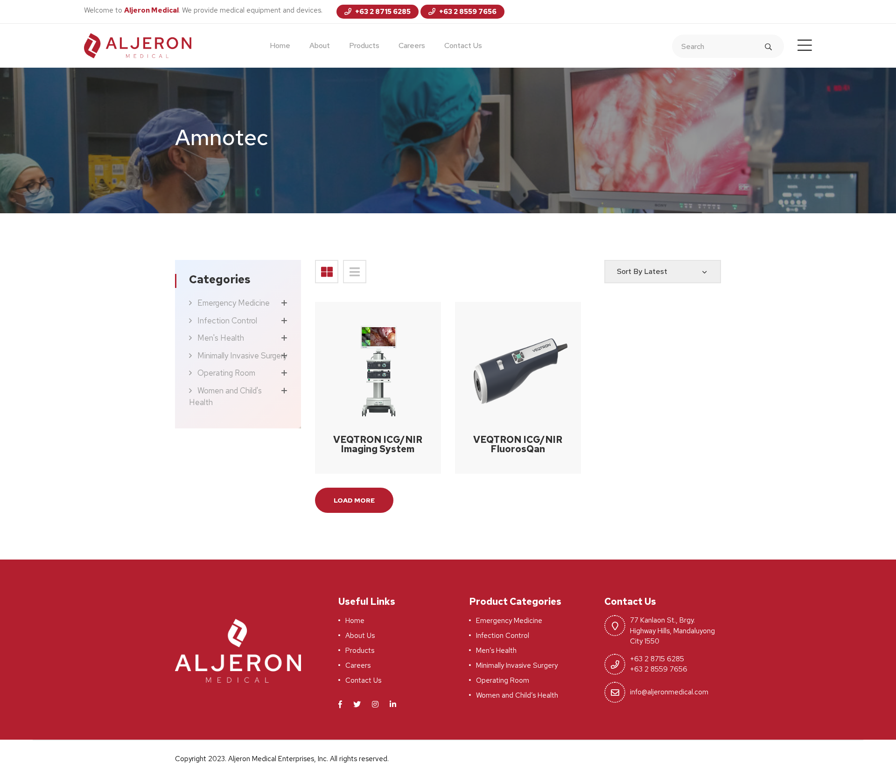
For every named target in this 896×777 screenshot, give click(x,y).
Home (280, 45)
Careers (412, 45)
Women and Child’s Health (517, 695)
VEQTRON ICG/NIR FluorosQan (517, 444)
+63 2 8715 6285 (382, 11)
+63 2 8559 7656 (467, 11)
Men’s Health (496, 650)
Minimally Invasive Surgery (242, 355)
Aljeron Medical (151, 10)
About (319, 45)
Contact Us (463, 45)
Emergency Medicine (233, 303)
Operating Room (226, 373)
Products (364, 45)
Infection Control (227, 320)
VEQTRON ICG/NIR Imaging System (377, 444)
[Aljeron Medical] (137, 45)
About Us (360, 635)
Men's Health (220, 338)
